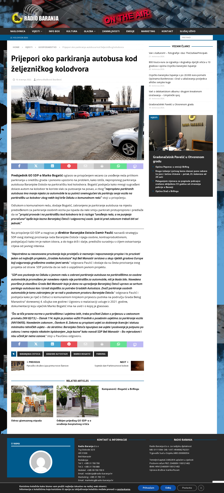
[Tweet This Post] (36, 166)
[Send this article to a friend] (85, 166)
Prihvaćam (148, 487)
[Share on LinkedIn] (52, 166)
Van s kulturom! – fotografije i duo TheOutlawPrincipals (178, 53)
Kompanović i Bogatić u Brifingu (120, 389)
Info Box (54, 31)
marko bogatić (82, 354)
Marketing (148, 31)
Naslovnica (17, 31)
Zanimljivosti (111, 31)
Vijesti (36, 31)
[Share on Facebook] (19, 166)
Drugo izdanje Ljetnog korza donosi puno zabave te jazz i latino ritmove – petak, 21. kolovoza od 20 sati (181, 174)
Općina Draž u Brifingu (167, 191)
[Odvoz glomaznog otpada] (32, 401)
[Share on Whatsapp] (118, 166)
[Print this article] (102, 166)
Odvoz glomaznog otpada (26, 420)
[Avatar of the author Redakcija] (41, 469)
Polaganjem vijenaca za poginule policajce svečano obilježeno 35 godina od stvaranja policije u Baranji (178, 184)
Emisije (130, 31)
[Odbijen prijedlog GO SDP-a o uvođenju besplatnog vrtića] (78, 401)
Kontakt (167, 31)
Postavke (187, 487)
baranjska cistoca (30, 354)
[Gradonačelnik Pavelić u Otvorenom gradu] (181, 148)
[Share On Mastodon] (135, 166)
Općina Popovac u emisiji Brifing (172, 166)
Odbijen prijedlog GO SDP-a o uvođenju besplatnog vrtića (74, 422)
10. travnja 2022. (24, 79)
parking (100, 354)
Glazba (88, 31)
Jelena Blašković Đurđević (49, 79)
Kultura (71, 31)
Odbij (168, 487)
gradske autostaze (57, 354)
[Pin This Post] (69, 166)
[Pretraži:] (196, 37)
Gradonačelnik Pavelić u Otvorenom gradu (171, 104)
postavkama (123, 489)
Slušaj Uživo (187, 31)
